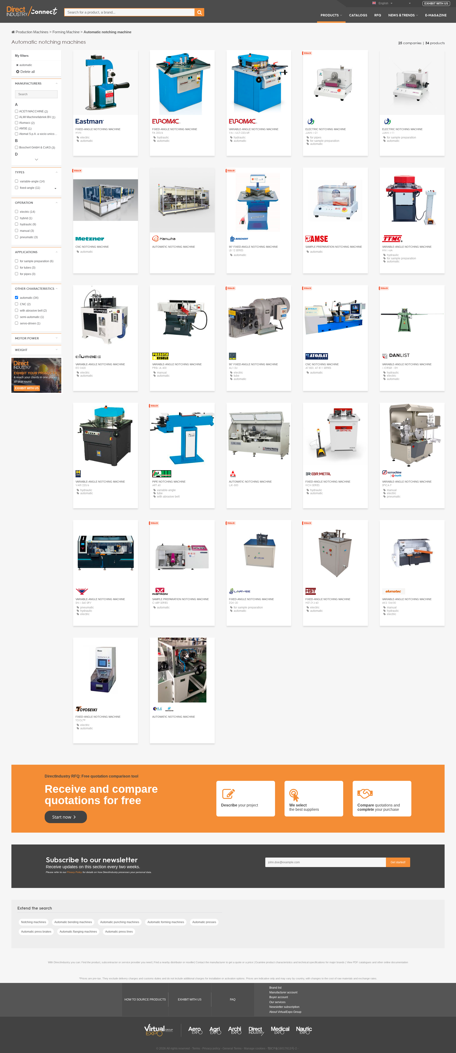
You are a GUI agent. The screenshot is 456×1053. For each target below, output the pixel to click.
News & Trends (401, 15)
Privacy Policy (74, 872)
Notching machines (33, 922)
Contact (105, 175)
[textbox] (129, 12)
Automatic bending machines (73, 922)
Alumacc (27, 123)
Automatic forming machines (165, 922)
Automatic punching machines (119, 922)
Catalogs (358, 15)
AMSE (25, 128)
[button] (36, 83)
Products (330, 15)
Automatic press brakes (36, 931)
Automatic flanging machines (78, 931)
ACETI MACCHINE (33, 111)
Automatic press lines (119, 931)
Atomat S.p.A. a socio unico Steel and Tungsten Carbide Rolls (38, 134)
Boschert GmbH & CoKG (37, 147)
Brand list (275, 987)
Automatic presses (204, 922)
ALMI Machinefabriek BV (37, 117)
